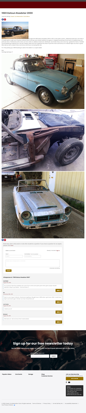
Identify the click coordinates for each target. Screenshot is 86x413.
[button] (3, 19)
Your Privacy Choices (7, 405)
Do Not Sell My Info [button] (58, 403)
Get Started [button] (74, 378)
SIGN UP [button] (54, 356)
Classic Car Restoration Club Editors (20, 16)
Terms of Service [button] (36, 403)
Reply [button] (59, 290)
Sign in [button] (58, 250)
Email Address (31, 254)
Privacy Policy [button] (47, 403)
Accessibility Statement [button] (71, 403)
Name (7, 254)
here (12, 245)
